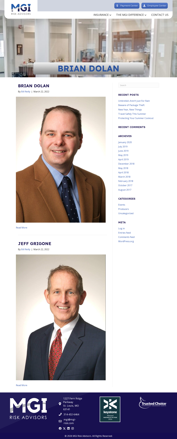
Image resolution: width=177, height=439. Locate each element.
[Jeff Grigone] (61, 317)
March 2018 (124, 176)
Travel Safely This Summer (132, 113)
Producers (123, 209)
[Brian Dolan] (61, 159)
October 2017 (125, 185)
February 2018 (125, 181)
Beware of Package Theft (131, 105)
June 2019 (123, 150)
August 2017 (124, 189)
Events (121, 204)
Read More (21, 227)
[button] (110, 15)
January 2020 (125, 142)
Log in (121, 228)
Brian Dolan (33, 85)
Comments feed (126, 237)
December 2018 (126, 163)
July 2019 (122, 146)
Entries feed (124, 232)
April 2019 (123, 159)
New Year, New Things (130, 109)
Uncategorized (125, 213)
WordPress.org (126, 241)
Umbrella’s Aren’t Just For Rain (134, 100)
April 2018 (123, 172)
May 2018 (123, 168)
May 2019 (123, 155)
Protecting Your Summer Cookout (135, 118)
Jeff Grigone (34, 243)
